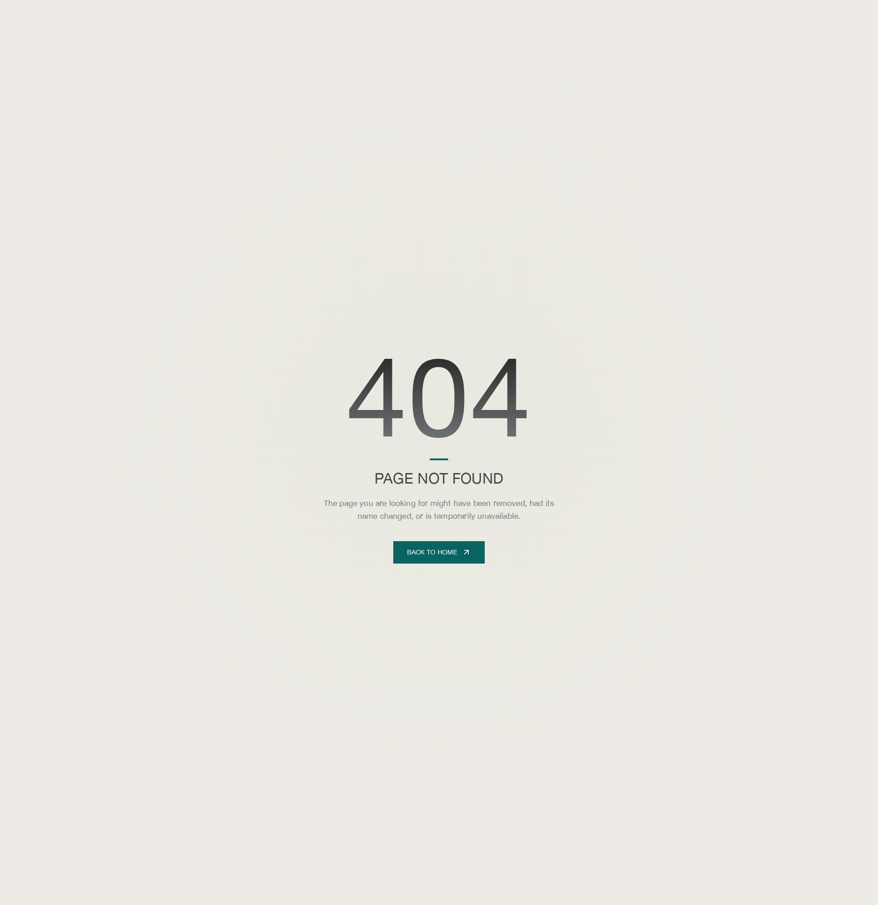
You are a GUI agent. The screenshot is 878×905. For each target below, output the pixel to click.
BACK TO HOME (432, 552)
